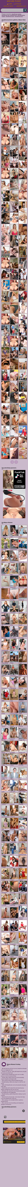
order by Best (8, 6)
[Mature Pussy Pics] (5, 140)
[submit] (25, 10)
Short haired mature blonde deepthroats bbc (12, 1080)
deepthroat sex (19, 16)
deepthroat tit (13, 15)
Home (10, 4)
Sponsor (18, 4)
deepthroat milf (5, 15)
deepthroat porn (10, 16)
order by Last (21, 6)
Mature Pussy (14, 1)
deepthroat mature (16, 14)
